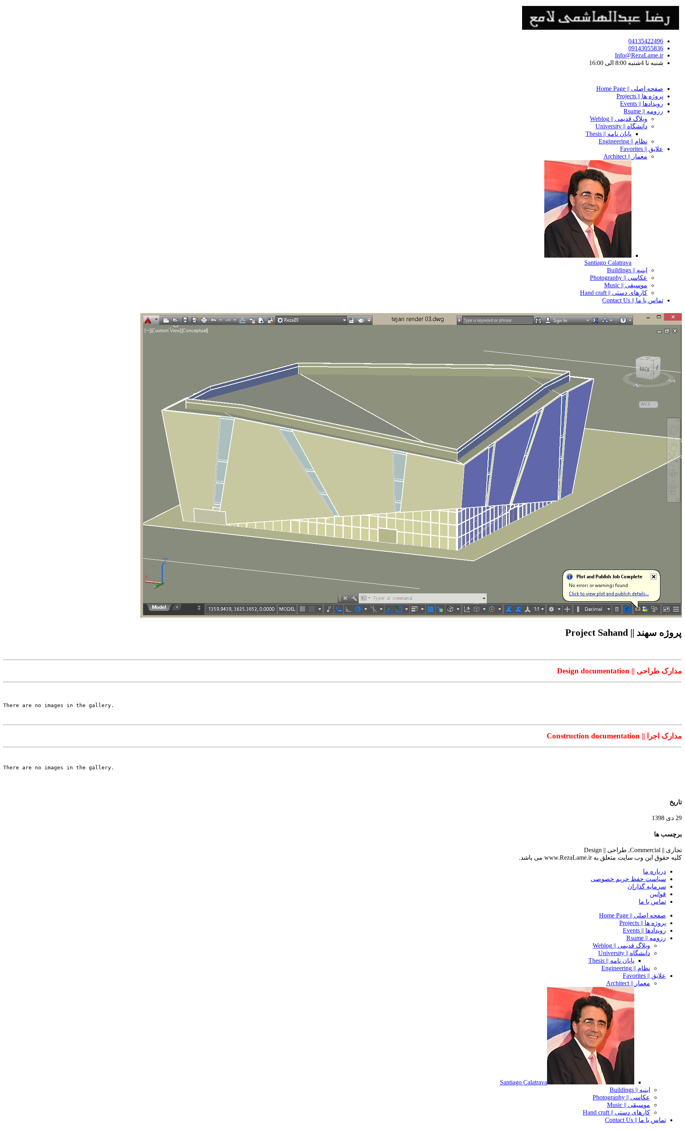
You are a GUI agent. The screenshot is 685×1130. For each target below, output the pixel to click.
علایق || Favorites (641, 148)
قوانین (658, 894)
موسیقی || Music (625, 285)
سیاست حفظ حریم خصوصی (628, 879)
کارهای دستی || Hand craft (613, 292)
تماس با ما (652, 901)
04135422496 (645, 41)
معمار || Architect (625, 156)
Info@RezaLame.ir (639, 55)
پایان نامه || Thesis (608, 133)
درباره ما (654, 871)
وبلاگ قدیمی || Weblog (618, 118)
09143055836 (645, 48)
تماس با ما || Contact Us (632, 300)
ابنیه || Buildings (627, 270)
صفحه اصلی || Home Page (629, 88)
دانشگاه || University (621, 126)
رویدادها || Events (641, 103)
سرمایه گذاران (647, 886)
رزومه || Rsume (643, 111)
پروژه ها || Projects (639, 96)
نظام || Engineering (623, 141)
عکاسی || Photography (618, 277)
